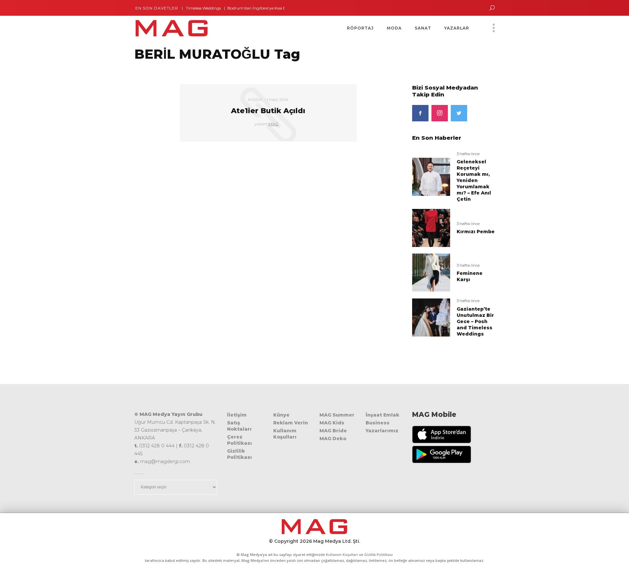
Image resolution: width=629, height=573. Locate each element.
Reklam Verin (290, 423)
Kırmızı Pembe (476, 232)
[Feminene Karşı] (431, 272)
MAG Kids (331, 423)
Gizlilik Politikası (239, 454)
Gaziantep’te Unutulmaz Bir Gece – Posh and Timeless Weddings (475, 321)
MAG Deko (332, 438)
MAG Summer (336, 415)
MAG (273, 123)
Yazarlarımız (382, 431)
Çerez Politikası (239, 440)
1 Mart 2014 (277, 99)
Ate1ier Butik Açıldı (268, 110)
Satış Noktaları (239, 426)
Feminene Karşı (470, 276)
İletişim (237, 415)
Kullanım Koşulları (284, 434)
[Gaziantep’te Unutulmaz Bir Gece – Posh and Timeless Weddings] (431, 317)
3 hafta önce (468, 153)
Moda (255, 99)
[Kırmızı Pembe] (431, 227)
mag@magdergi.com (165, 461)
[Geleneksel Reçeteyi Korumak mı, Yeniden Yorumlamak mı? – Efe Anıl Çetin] (431, 176)
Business (378, 423)
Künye (281, 415)
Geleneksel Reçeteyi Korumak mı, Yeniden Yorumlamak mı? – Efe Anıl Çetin (474, 180)
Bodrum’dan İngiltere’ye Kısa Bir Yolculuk (257, 8)
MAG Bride (333, 431)
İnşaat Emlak (382, 415)
